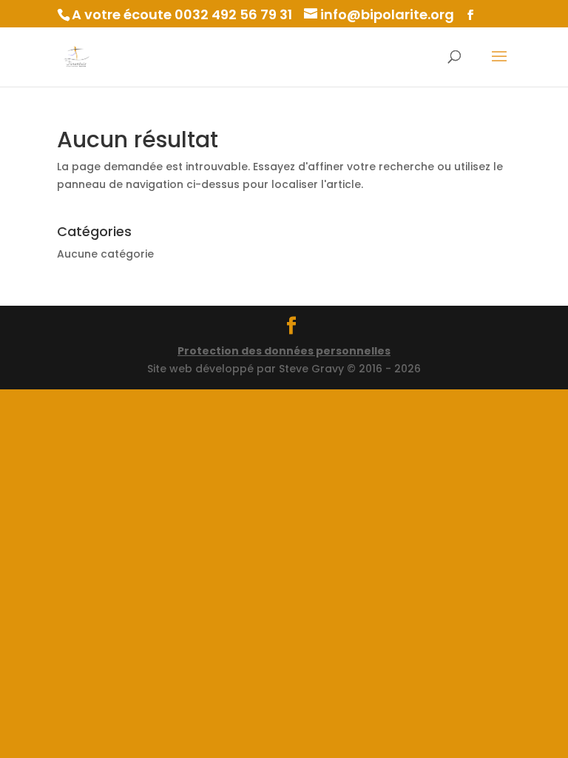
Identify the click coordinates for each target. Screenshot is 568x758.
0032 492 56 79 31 (233, 14)
